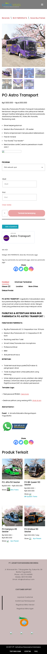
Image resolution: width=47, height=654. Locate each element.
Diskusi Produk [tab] (7, 290)
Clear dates (6, 205)
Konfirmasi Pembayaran (25, 601)
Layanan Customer (25, 597)
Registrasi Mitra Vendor (25, 605)
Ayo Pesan (14, 541)
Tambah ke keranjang (26, 213)
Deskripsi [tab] (5, 282)
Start (4, 179)
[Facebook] (16, 269)
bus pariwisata (10, 260)
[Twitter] (21, 269)
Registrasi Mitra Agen (25, 608)
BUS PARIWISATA (20, 18)
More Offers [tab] (33, 286)
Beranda (6, 18)
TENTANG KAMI (15, 651)
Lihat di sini (36, 400)
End (3, 192)
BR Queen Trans (30, 496)
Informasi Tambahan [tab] (23, 282)
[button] (41, 27)
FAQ (36, 651)
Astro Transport (20, 236)
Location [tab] (19, 286)
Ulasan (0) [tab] (6, 286)
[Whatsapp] (26, 269)
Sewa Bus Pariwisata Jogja (29, 255)
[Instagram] (31, 269)
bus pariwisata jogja (23, 260)
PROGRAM (6, 162)
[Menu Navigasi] (42, 4)
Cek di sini (25, 394)
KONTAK (28, 651)
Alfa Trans (14, 490)
